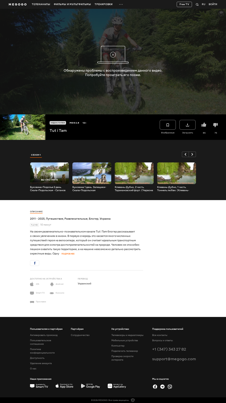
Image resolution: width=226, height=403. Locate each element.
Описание (36, 211)
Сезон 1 (36, 154)
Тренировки (104, 4)
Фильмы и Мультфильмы (72, 4)
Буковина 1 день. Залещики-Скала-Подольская (89, 189)
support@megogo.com (174, 359)
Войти (213, 4)
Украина (105, 219)
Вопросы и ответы (162, 340)
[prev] (185, 154)
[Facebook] (155, 386)
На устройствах (120, 329)
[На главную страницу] (17, 4)
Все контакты (159, 335)
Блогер (93, 219)
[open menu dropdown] (120, 4)
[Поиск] (197, 4)
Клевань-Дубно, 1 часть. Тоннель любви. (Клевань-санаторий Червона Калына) (174, 189)
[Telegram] (162, 386)
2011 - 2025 (37, 219)
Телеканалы (41, 4)
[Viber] (170, 386)
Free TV (184, 4)
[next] (192, 154)
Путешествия (54, 219)
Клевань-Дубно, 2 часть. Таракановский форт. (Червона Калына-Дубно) (134, 189)
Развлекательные (76, 219)
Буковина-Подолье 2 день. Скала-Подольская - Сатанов (48, 189)
